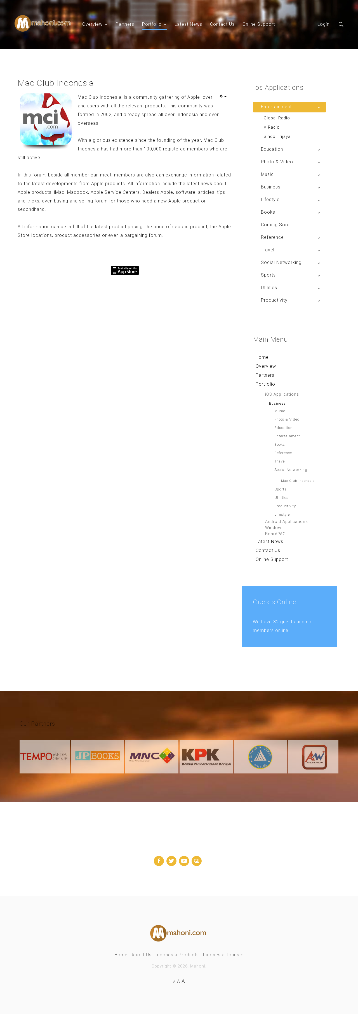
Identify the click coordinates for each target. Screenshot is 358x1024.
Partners (125, 24)
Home (262, 357)
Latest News (188, 24)
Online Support (258, 24)
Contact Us (222, 24)
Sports (280, 489)
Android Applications (286, 522)
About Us (141, 954)
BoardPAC (275, 534)
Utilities (281, 498)
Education (283, 428)
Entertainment (287, 436)
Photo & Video (286, 419)
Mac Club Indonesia (298, 481)
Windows (274, 528)
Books (279, 444)
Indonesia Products (177, 954)
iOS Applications (282, 394)
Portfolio (152, 24)
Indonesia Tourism (223, 954)
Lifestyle (282, 514)
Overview (92, 24)
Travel (280, 461)
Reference (283, 453)
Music (279, 411)
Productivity (285, 506)
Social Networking (290, 470)
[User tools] (222, 97)
